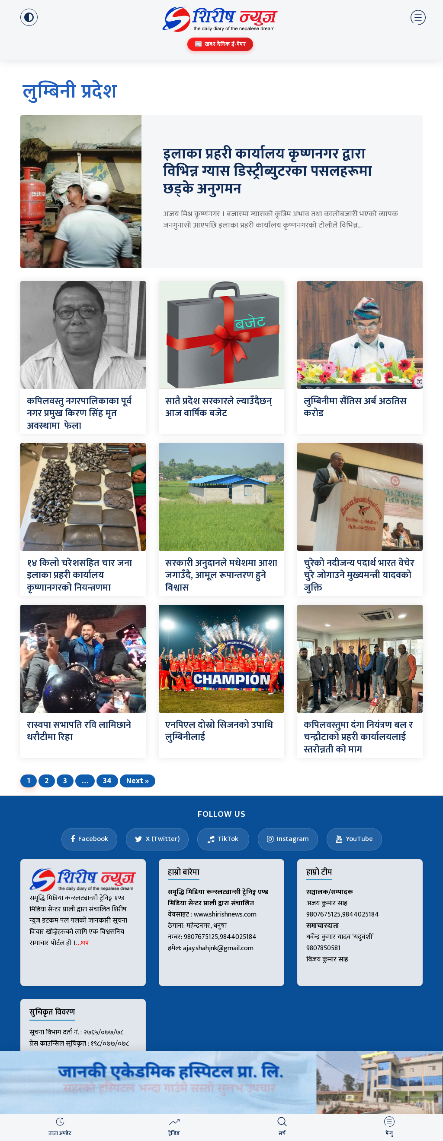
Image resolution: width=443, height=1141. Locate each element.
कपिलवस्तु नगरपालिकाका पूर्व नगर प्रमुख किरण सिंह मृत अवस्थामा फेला (79, 413)
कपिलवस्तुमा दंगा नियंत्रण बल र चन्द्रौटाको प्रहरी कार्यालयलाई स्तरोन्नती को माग (358, 737)
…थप (82, 943)
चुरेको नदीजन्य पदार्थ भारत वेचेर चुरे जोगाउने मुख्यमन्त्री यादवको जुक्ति (359, 575)
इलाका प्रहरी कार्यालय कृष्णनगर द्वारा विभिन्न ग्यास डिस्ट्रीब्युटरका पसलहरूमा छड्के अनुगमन (267, 172)
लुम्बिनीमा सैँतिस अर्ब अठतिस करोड (355, 407)
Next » (137, 780)
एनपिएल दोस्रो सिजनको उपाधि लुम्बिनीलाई (219, 731)
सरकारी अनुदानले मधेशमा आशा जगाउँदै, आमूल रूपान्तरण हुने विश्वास (221, 575)
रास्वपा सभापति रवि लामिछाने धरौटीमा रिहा (79, 731)
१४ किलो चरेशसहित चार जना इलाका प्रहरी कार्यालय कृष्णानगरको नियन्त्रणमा (79, 575)
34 (107, 780)
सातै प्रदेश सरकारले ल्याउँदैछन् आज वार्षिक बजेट (218, 407)
